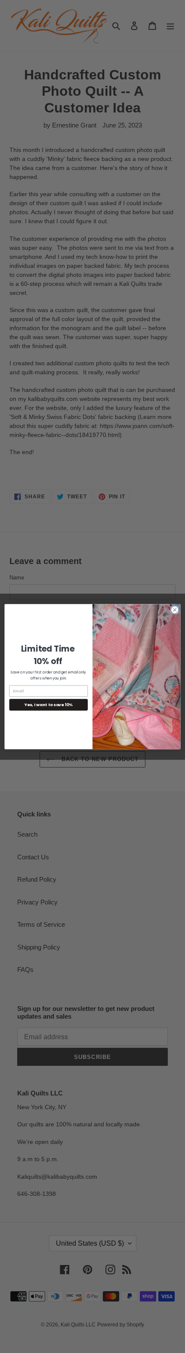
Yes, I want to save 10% (49, 704)
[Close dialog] (175, 609)
